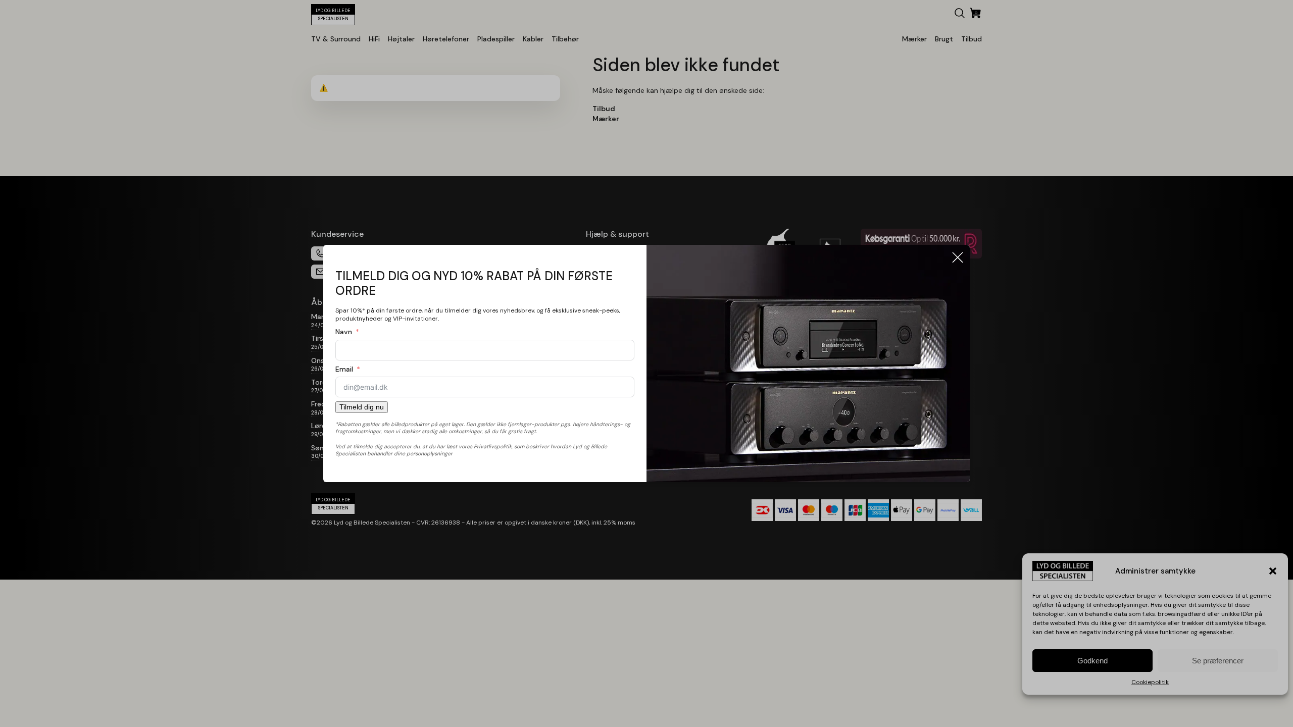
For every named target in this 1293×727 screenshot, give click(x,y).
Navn (343, 331)
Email (344, 369)
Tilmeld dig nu (361, 407)
